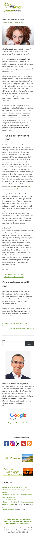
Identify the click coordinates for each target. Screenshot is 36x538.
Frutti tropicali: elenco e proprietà (15, 487)
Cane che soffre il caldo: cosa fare (20, 328)
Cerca (4, 340)
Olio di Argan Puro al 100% (14, 277)
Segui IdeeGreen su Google (18, 423)
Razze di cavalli (8, 504)
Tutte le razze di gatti (10, 499)
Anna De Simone (20, 22)
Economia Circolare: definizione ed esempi (18, 502)
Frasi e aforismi (8, 509)
